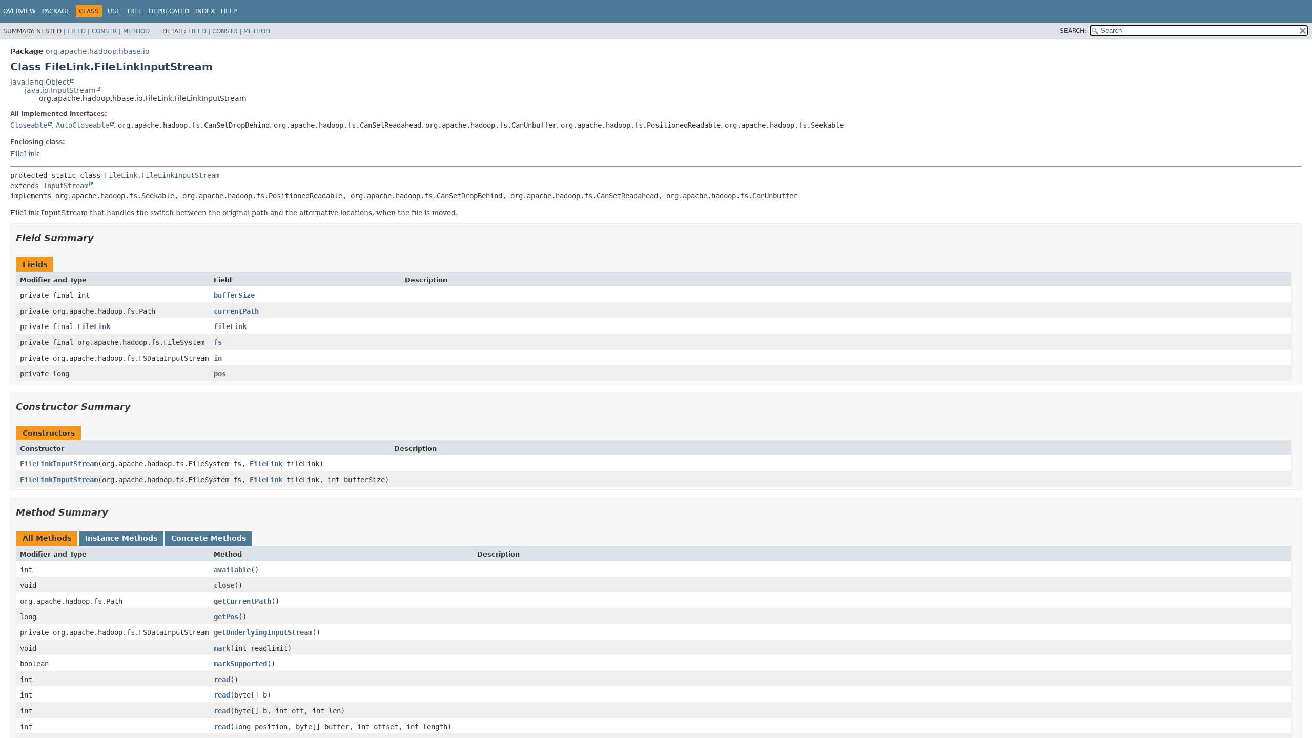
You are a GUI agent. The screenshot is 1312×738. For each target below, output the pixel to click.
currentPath (236, 311)
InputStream (65, 185)
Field (77, 31)
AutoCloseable (82, 125)
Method (136, 31)
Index (205, 11)
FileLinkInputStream (59, 464)
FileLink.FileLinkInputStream (162, 175)
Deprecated (169, 11)
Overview (19, 11)
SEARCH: (1073, 30)
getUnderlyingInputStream (263, 632)
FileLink (24, 154)
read (222, 679)
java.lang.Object (39, 82)
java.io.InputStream (60, 90)
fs (218, 342)
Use (114, 11)
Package (56, 11)
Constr (104, 31)
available (232, 570)
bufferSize (234, 295)
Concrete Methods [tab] (208, 538)
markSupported (240, 664)
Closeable (28, 125)
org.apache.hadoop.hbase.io (98, 51)
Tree (134, 11)
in (218, 358)
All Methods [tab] (47, 538)
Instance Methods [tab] (121, 538)
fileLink (230, 326)
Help (229, 11)
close (224, 585)
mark (222, 648)
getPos (226, 616)
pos (220, 374)
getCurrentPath (242, 601)
